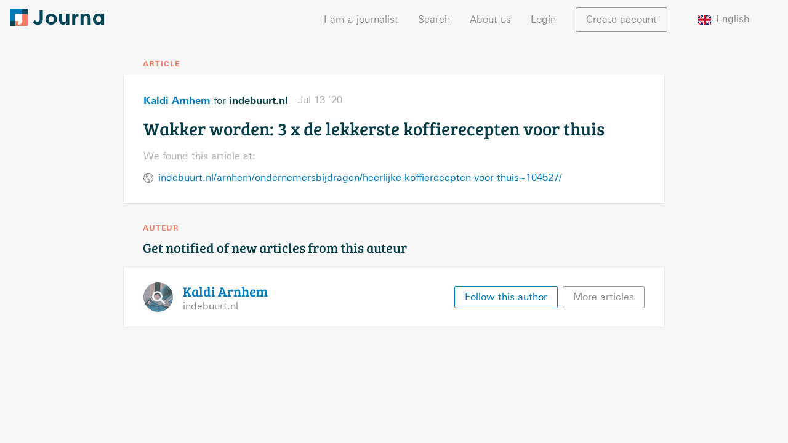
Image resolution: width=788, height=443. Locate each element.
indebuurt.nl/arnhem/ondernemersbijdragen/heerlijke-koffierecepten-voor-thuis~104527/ (360, 177)
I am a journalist (361, 19)
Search (434, 19)
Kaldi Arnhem (177, 100)
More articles (603, 297)
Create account (621, 19)
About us (490, 19)
